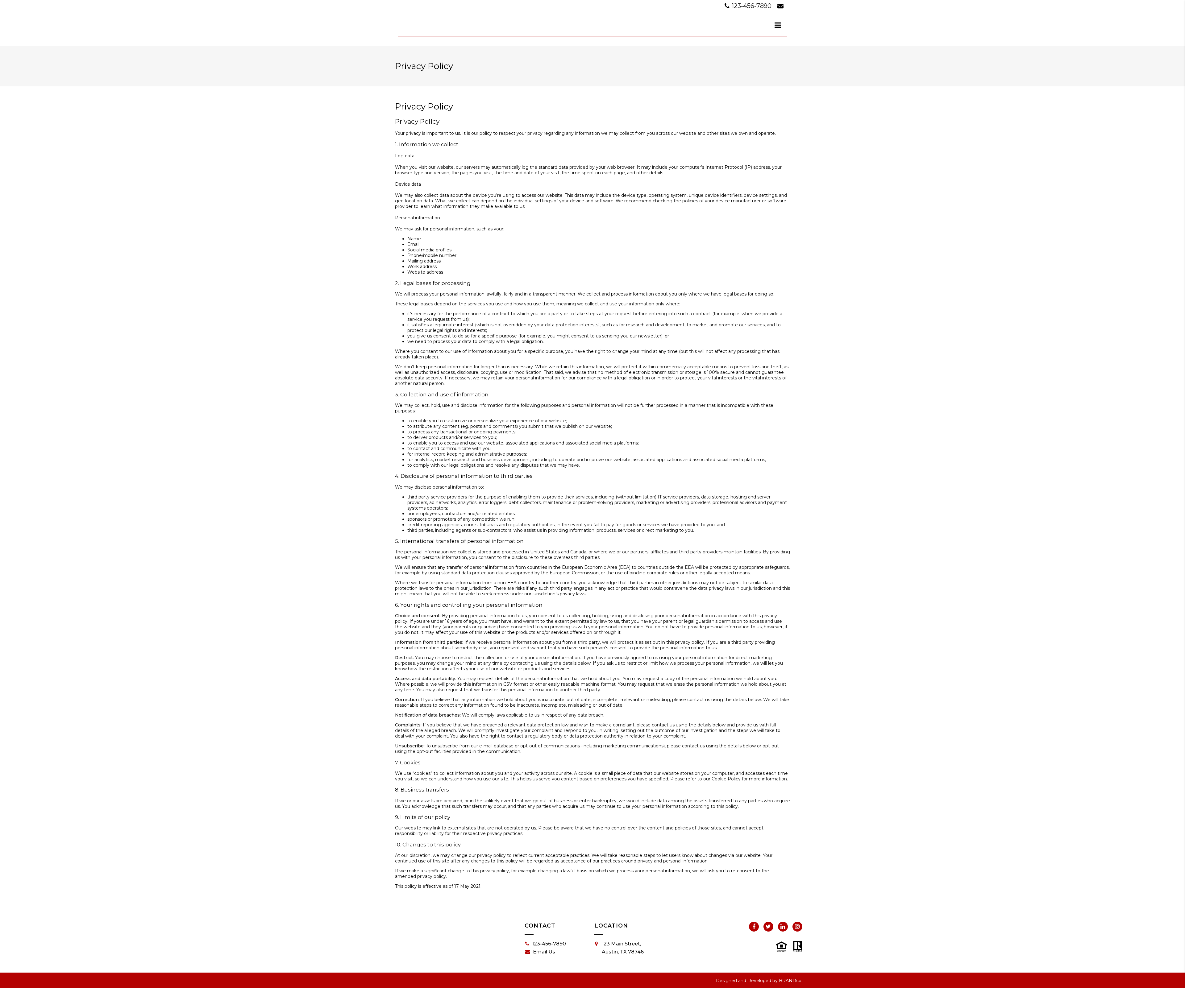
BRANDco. (790, 980)
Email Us (544, 952)
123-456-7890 (751, 6)
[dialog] (778, 25)
